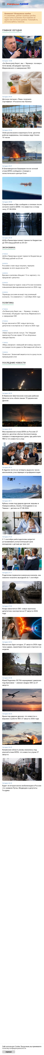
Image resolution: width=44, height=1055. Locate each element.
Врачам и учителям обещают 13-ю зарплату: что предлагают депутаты (21, 275)
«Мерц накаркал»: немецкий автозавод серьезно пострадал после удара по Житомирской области (21, 345)
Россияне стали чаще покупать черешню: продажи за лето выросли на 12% (18, 266)
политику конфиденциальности (14, 1048)
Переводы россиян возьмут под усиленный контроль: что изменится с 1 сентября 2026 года (21, 295)
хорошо (9, 1052)
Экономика (8, 247)
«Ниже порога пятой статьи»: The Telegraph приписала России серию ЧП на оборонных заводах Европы (19, 334)
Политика (8, 302)
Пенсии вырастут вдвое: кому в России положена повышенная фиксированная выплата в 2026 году (21, 285)
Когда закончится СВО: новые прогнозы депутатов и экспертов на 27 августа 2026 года (20, 323)
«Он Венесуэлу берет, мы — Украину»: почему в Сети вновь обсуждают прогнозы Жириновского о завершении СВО (21, 312)
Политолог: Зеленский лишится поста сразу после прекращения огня (22, 354)
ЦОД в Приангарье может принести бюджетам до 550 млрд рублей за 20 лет (22, 256)
